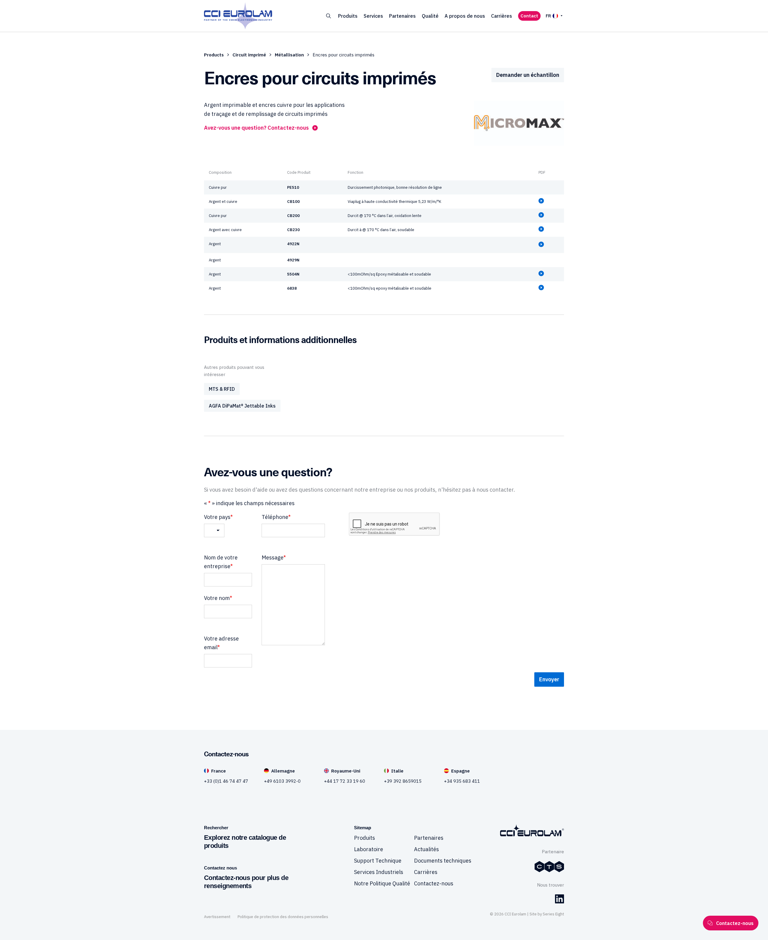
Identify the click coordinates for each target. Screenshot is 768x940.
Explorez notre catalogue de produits (245, 842)
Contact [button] (529, 16)
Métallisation (289, 55)
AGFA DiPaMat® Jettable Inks (242, 406)
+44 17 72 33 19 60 (344, 781)
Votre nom (218, 598)
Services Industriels (378, 872)
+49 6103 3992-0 (282, 781)
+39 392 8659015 (403, 781)
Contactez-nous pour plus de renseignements (246, 882)
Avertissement (217, 916)
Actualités (426, 849)
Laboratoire (368, 849)
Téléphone (276, 517)
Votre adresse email (221, 643)
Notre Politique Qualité (382, 883)
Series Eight (553, 914)
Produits (348, 16)
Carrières (501, 16)
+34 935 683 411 (462, 781)
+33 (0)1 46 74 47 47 (226, 781)
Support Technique (377, 860)
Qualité (430, 16)
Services (373, 16)
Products (214, 55)
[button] (328, 16)
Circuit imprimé (249, 55)
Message (274, 557)
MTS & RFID (222, 389)
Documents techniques (442, 860)
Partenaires (402, 16)
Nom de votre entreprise (221, 562)
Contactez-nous (433, 883)
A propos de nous (465, 16)
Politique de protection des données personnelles (283, 916)
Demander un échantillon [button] (527, 74)
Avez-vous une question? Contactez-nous (256, 127)
